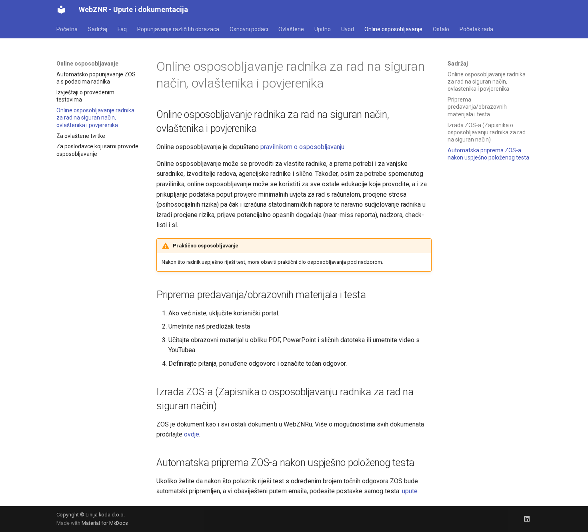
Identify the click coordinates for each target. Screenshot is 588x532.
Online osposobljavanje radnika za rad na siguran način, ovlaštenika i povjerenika (95, 117)
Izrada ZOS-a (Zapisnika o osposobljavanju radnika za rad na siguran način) (487, 132)
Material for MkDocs (105, 523)
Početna (67, 29)
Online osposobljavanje (393, 29)
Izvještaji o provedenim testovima (85, 96)
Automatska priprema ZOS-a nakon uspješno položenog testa (488, 154)
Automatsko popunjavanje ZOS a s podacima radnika (96, 78)
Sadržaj (97, 29)
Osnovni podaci (249, 29)
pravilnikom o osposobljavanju (302, 147)
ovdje (191, 434)
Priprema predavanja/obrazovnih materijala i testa (477, 106)
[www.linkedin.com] (526, 518)
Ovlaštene (291, 29)
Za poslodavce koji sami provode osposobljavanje (97, 150)
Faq (122, 29)
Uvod (347, 29)
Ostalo (441, 29)
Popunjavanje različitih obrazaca (178, 29)
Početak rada (476, 29)
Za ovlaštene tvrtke (80, 136)
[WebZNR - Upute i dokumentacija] (61, 10)
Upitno (322, 29)
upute (410, 491)
